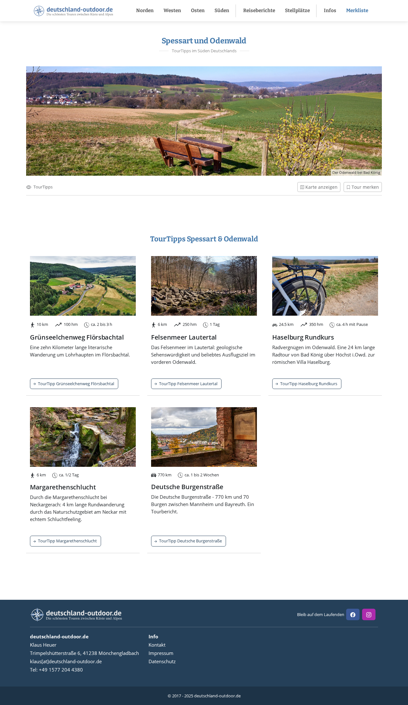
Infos (330, 10)
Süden (222, 10)
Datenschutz (162, 661)
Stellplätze (297, 10)
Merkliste (357, 10)
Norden (145, 10)
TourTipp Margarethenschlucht (67, 541)
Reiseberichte (259, 10)
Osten (198, 10)
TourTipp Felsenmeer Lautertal (187, 383)
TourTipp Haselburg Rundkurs (308, 383)
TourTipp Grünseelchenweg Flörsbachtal (75, 383)
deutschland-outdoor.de (217, 696)
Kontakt (157, 645)
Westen (172, 10)
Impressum (161, 653)
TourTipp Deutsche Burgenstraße (190, 541)
